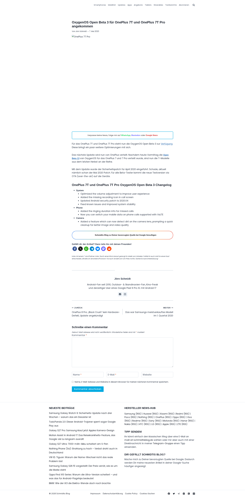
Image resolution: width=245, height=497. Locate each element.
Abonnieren (184, 5)
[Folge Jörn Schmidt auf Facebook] (120, 294)
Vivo (189, 417)
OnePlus (159, 417)
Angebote (138, 5)
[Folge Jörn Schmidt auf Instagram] (125, 294)
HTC (141, 424)
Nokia (127, 424)
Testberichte (171, 5)
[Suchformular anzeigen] (193, 5)
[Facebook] (169, 493)
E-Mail (112, 374)
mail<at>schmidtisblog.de (138, 440)
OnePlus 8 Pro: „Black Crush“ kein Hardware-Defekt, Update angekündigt (96, 312)
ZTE (179, 424)
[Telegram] (179, 493)
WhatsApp (125, 135)
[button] (74, 249)
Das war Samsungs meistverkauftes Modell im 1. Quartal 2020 (149, 312)
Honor (184, 420)
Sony (151, 420)
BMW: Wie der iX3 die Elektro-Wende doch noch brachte (80, 483)
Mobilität (112, 5)
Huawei (147, 413)
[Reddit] (184, 493)
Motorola (168, 420)
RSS (138, 413)
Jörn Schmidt (81, 31)
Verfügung (167, 143)
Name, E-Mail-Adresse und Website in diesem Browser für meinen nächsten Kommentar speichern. (122, 382)
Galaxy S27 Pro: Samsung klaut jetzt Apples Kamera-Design (81, 430)
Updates (121, 5)
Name (77, 374)
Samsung (129, 413)
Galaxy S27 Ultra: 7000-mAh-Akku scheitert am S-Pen (78, 443)
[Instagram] (194, 493)
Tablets (148, 5)
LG (153, 424)
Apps (129, 5)
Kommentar (79, 335)
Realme (136, 420)
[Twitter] (174, 493)
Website (147, 374)
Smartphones (100, 5)
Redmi (179, 413)
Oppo (176, 417)
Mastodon (135, 135)
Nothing (142, 417)
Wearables (158, 5)
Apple (166, 424)
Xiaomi (164, 413)
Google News (152, 135)
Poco (127, 417)
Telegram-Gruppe (163, 443)
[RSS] (189, 493)
